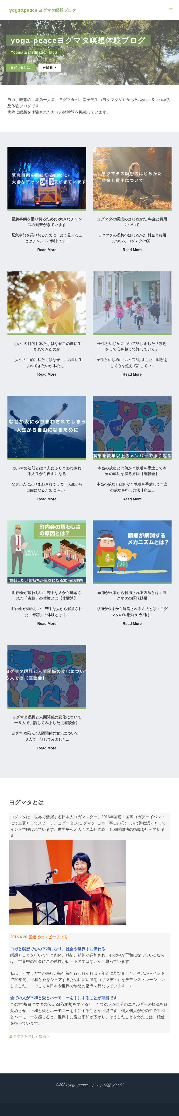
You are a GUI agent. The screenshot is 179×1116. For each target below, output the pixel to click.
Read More (46, 250)
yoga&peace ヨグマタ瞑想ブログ (42, 10)
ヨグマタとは (20, 67)
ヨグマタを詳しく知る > (29, 1036)
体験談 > (49, 67)
